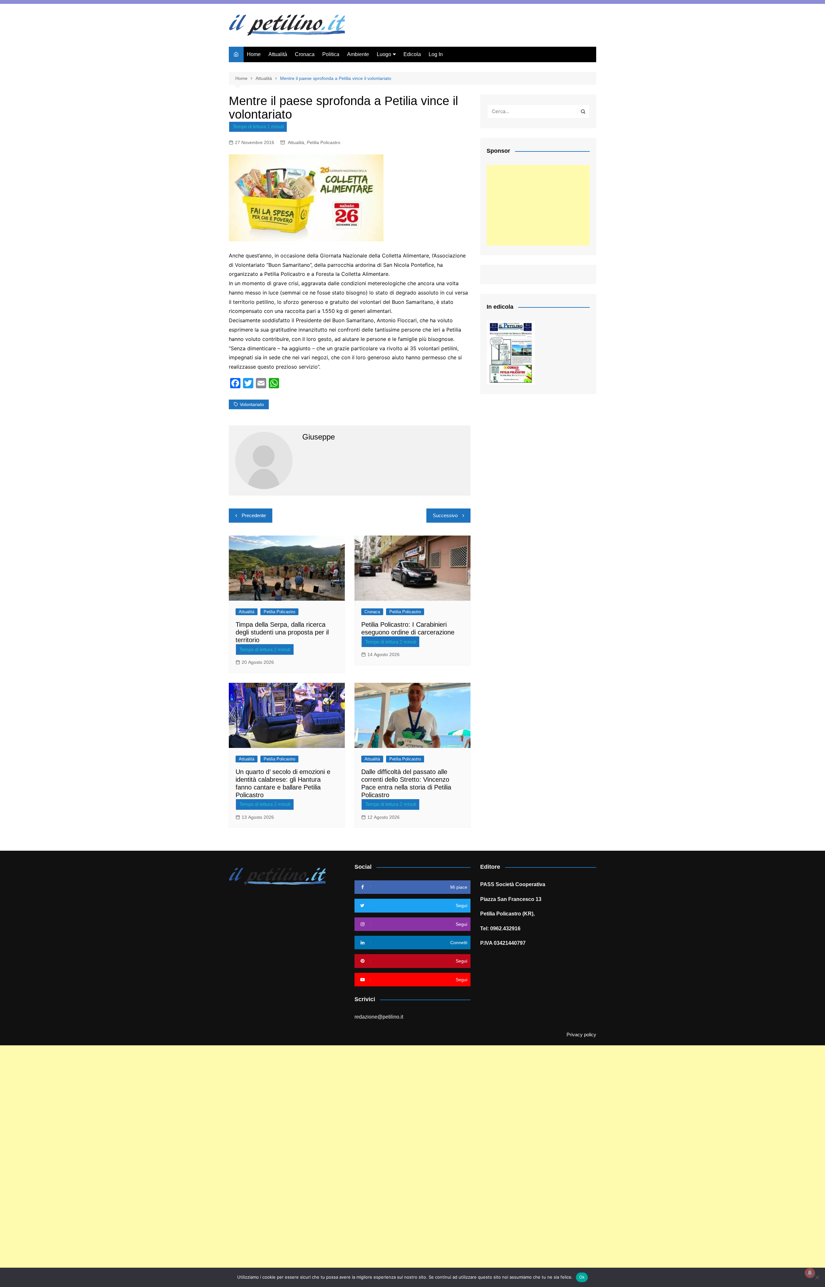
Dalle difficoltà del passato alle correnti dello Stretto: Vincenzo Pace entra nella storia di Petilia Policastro (406, 783)
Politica (330, 54)
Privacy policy (581, 1034)
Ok (582, 1277)
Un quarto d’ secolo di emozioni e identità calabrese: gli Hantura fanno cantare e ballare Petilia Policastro (283, 783)
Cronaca (305, 54)
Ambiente (358, 54)
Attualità (277, 54)
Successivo (445, 515)
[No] (817, 1277)
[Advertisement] (538, 205)
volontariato (252, 404)
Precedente (254, 515)
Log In (436, 54)
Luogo (384, 54)
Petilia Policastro (323, 142)
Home (254, 54)
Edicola (412, 54)
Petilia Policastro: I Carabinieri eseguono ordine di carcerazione (407, 628)
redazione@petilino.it (378, 1017)
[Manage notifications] (810, 1273)
